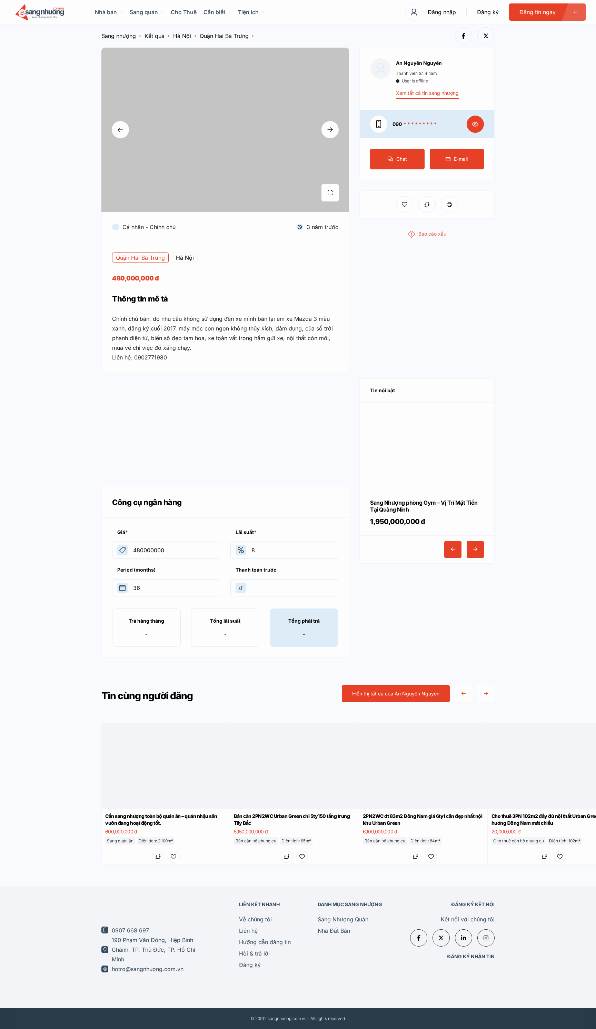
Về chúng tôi (255, 919)
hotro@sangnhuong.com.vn (147, 969)
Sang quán (144, 12)
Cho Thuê (184, 12)
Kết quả (155, 35)
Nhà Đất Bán (334, 930)
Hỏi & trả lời (254, 953)
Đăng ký (488, 12)
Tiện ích (248, 12)
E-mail (461, 159)
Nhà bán (106, 12)
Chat (401, 159)
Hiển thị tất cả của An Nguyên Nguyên (395, 693)
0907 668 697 (130, 930)
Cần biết (214, 12)
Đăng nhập (442, 12)
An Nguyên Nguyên (419, 63)
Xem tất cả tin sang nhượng (427, 93)
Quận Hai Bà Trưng (224, 35)
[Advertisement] (225, 428)
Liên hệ (248, 930)
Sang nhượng (118, 35)
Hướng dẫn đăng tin (265, 942)
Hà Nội (182, 35)
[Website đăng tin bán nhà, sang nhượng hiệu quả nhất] (38, 12)
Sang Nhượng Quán (343, 919)
